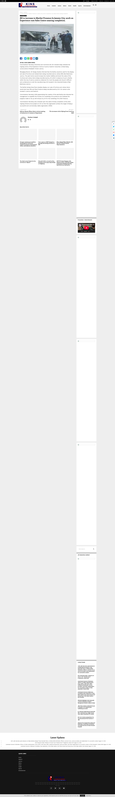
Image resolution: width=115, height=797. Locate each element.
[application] (86, 228)
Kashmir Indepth (24, 22)
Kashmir (54, 5)
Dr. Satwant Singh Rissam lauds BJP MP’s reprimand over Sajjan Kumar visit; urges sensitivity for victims (86, 713)
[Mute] (91, 231)
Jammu (59, 5)
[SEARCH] (93, 549)
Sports (80, 5)
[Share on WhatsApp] (28, 58)
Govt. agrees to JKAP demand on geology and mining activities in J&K (46, 143)
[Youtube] (63, 788)
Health (74, 5)
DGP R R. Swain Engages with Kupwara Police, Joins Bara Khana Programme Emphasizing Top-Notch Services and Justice (65, 163)
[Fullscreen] (93, 231)
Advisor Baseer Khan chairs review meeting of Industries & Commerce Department (32, 112)
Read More (88, 795)
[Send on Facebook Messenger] (34, 58)
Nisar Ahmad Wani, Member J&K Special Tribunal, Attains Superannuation (65, 143)
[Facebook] (51, 788)
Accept (82, 795)
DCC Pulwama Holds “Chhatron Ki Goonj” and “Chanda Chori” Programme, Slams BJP (86, 677)
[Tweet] (25, 58)
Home (48, 5)
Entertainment (87, 5)
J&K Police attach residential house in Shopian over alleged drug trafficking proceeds (86, 707)
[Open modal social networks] (37, 58)
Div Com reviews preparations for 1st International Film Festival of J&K (86, 718)
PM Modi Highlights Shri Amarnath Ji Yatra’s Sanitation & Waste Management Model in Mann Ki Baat (86, 701)
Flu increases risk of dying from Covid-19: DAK (62, 112)
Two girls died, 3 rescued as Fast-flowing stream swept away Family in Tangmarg (46, 162)
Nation (64, 5)
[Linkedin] (59, 788)
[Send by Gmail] (31, 58)
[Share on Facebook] (21, 58)
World (69, 5)
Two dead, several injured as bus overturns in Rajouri (28, 161)
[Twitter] (55, 788)
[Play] (79, 231)
